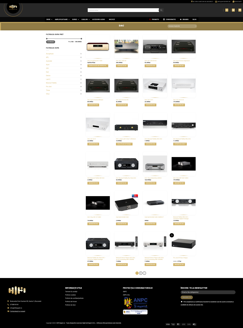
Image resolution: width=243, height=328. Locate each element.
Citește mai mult (180, 144)
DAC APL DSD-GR (121, 61)
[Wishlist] (239, 10)
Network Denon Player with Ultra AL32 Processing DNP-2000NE (125, 258)
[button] (226, 10)
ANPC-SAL (126, 295)
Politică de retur (70, 305)
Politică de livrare (71, 301)
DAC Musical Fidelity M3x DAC (153, 139)
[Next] (144, 273)
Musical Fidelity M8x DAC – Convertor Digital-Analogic (181, 218)
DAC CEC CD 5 (149, 100)
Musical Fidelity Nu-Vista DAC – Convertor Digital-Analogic (96, 258)
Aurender (49, 61)
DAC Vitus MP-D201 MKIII (180, 178)
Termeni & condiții (71, 292)
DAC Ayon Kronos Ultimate (95, 100)
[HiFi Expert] (13, 10)
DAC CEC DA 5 (91, 139)
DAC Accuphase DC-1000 (94, 61)
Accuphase (49, 54)
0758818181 (14, 304)
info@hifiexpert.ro (16, 308)
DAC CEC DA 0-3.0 (178, 100)
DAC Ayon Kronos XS (122, 100)
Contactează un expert (17, 311)
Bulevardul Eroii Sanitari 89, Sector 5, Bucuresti (25, 301)
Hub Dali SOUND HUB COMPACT (154, 217)
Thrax (48, 90)
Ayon (47, 65)
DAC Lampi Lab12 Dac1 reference (126, 139)
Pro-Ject (49, 86)
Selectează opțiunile (124, 144)
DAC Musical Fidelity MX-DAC (96, 178)
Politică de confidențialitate (74, 298)
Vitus (47, 94)
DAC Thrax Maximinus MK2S (153, 178)
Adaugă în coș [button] (121, 65)
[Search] (161, 10)
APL (47, 57)
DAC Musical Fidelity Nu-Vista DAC (126, 178)
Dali (47, 72)
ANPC (125, 292)
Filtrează (50, 42)
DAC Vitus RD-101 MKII (94, 217)
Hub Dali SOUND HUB (122, 217)
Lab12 (48, 79)
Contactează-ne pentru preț (98, 65)
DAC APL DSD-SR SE (151, 61)
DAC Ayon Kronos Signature (181, 61)
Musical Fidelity (51, 83)
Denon (48, 75)
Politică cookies (70, 295)
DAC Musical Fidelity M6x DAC (182, 139)
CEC (47, 68)
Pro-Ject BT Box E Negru (180, 258)
